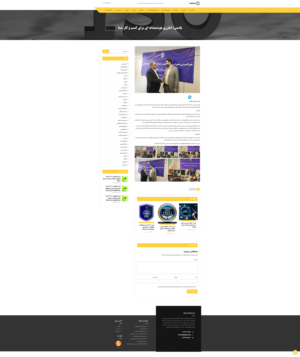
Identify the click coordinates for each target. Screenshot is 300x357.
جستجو (105, 51)
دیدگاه (196, 260)
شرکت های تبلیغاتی (122, 123)
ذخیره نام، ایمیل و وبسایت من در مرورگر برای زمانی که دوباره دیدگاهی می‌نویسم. (177, 287)
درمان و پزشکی (123, 111)
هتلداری (124, 162)
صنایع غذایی (123, 129)
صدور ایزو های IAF (141, 341)
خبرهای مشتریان (122, 108)
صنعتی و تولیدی (123, 135)
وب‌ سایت (155, 277)
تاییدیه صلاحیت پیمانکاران (140, 336)
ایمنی (125, 85)
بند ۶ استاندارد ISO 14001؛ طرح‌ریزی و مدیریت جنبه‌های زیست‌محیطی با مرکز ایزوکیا (112, 188)
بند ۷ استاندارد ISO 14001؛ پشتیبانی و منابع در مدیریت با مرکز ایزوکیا (111, 178)
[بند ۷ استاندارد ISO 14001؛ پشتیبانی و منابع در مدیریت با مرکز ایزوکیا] (125, 179)
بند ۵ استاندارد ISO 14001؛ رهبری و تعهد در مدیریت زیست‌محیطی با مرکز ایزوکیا (113, 198)
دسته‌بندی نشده (192, 189)
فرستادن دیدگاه (192, 291)
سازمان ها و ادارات (122, 120)
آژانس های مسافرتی (122, 73)
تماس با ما (117, 331)
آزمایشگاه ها (124, 67)
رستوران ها (124, 117)
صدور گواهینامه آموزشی (140, 331)
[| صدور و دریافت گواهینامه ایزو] (194, 3)
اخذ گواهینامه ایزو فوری (140, 326)
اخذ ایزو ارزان (143, 329)
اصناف (125, 79)
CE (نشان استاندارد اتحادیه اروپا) (138, 339)
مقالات (125, 159)
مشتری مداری (123, 153)
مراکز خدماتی (123, 147)
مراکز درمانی (124, 150)
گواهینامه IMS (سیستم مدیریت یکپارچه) (136, 344)
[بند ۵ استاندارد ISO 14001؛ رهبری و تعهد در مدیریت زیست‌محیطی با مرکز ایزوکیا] (125, 198)
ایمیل (175, 277)
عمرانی (125, 138)
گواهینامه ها (124, 141)
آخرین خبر (124, 64)
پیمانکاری (124, 105)
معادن (125, 156)
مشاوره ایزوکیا (185, 143)
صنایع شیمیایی (123, 126)
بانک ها (125, 94)
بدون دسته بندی (122, 97)
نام (196, 277)
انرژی (125, 82)
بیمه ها (125, 100)
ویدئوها (125, 165)
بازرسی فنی (124, 88)
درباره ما (118, 329)
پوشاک (125, 103)
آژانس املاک (124, 70)
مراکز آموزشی (123, 144)
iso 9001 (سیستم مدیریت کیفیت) (138, 334)
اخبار (125, 76)
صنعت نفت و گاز (123, 132)
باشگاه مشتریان (123, 91)
